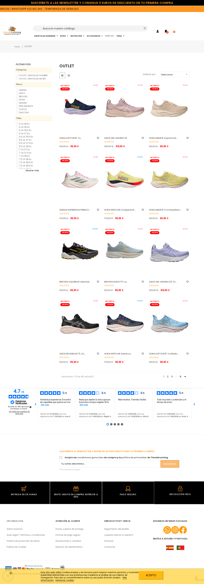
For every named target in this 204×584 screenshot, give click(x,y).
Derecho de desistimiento (69, 546)
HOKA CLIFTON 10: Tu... (70, 138)
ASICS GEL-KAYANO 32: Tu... (163, 281)
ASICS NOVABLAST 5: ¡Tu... (72, 353)
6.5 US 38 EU (25, 146)
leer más (45, 404)
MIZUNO (23, 102)
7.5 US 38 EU (25, 159)
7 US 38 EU (24, 155)
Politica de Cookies (16, 546)
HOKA (22, 99)
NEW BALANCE (26, 106)
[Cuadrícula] (62, 75)
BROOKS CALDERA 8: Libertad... (75, 281)
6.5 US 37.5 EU (26, 143)
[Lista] (69, 75)
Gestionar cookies (64, 580)
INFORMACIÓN (15, 521)
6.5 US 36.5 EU (26, 136)
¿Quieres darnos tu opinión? (119, 534)
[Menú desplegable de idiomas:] (175, 28)
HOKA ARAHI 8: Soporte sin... (163, 138)
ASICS (22, 93)
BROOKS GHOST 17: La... (116, 281)
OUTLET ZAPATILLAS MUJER (32, 78)
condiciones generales (90, 457)
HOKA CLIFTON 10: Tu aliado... (164, 353)
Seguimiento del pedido (116, 528)
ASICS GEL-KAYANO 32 (115, 138)
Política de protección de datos (23, 540)
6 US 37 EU (24, 133)
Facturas (108, 540)
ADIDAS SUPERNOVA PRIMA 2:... (75, 209)
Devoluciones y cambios (68, 540)
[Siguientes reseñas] (194, 404)
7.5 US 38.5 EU (26, 162)
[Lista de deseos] (98, 138)
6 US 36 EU (24, 127)
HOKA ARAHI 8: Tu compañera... (165, 209)
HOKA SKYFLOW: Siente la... (118, 353)
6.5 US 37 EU (25, 139)
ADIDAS (22, 90)
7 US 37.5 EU (25, 152)
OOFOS (23, 109)
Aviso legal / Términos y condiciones (26, 534)
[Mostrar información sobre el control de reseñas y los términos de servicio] (30, 407)
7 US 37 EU (24, 149)
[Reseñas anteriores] (35, 404)
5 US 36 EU (24, 123)
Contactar (109, 546)
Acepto (151, 575)
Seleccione (174, 74)
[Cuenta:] (158, 31)
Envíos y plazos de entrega (69, 528)
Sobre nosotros (14, 528)
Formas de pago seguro (68, 534)
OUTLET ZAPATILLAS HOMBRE (33, 75)
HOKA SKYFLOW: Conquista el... (120, 209)
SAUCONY (24, 112)
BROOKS (23, 96)
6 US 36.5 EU (25, 130)
